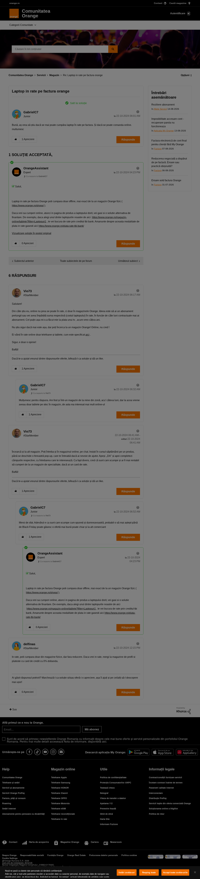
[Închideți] (195, 872)
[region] (100, 872)
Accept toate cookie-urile (175, 872)
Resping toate (149, 872)
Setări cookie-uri (126, 872)
